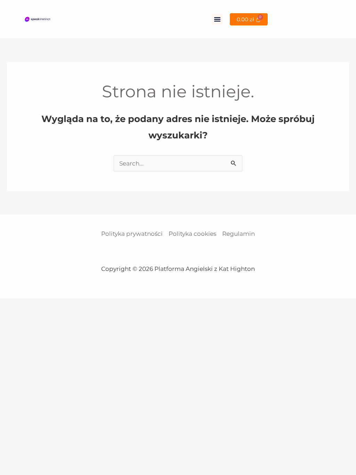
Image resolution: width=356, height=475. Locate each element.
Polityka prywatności (132, 233)
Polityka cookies (192, 233)
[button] (217, 19)
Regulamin (238, 233)
